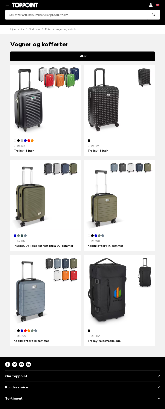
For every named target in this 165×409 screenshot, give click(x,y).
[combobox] (82, 15)
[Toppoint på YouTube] (21, 364)
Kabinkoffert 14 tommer (105, 246)
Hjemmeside (17, 29)
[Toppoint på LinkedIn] (28, 364)
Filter (82, 56)
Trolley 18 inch (24, 151)
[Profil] (150, 5)
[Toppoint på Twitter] (14, 364)
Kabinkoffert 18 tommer (31, 341)
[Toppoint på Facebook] (7, 364)
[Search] (153, 15)
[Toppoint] (25, 5)
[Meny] (7, 5)
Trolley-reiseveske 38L (104, 341)
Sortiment (35, 29)
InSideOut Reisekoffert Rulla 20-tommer (43, 246)
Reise (48, 29)
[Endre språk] (157, 5)
